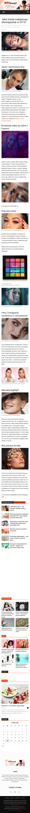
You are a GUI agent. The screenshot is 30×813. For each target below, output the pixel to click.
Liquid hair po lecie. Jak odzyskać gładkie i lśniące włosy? (18, 508)
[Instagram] (15, 792)
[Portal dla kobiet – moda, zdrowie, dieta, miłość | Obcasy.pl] (15, 5)
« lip (3, 746)
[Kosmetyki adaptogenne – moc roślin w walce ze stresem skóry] (5, 538)
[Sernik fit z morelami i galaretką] (15, 694)
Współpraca (17, 798)
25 (7, 740)
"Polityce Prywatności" (17, 810)
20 (15, 737)
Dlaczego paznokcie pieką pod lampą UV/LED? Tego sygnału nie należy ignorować (19, 515)
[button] (3, 12)
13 (15, 734)
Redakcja (7, 798)
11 (7, 734)
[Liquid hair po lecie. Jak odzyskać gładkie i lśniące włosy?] (5, 508)
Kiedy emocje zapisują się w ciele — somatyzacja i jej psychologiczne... (22, 614)
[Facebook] (10, 792)
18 (7, 737)
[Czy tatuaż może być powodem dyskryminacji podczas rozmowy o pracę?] (8, 606)
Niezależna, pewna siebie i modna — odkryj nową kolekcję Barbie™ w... (8, 651)
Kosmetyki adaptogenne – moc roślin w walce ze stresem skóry (19, 538)
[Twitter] (19, 792)
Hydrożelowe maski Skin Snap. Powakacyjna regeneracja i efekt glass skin (19, 523)
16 (26, 734)
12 (11, 734)
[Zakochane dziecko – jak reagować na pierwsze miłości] (22, 622)
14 (19, 734)
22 (22, 737)
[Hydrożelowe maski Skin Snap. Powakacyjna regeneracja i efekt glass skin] (5, 523)
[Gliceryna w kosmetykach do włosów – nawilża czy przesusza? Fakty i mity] (5, 545)
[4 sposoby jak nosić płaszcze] (8, 658)
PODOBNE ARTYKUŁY (7, 502)
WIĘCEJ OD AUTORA (20, 502)
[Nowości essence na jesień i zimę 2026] (5, 530)
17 (3, 737)
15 (22, 734)
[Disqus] (15, 576)
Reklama (12, 798)
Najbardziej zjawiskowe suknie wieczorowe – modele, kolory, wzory (21, 665)
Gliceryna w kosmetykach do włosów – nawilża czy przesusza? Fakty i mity (18, 545)
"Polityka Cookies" (15, 805)
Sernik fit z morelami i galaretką (13, 706)
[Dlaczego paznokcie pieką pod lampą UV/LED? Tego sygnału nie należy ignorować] (5, 516)
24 (3, 740)
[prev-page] (2, 551)
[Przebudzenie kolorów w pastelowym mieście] (22, 643)
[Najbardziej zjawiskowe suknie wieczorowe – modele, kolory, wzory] (22, 658)
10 (3, 734)
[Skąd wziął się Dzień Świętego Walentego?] (8, 622)
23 (26, 737)
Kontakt (23, 798)
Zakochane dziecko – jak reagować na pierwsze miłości (22, 630)
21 (19, 737)
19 (11, 737)
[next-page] (5, 551)
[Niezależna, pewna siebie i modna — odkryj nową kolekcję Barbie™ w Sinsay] (8, 643)
